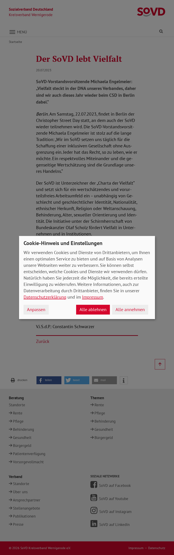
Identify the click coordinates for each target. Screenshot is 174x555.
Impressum (92, 297)
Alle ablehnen (93, 309)
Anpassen (36, 309)
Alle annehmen (130, 309)
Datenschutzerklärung (45, 297)
